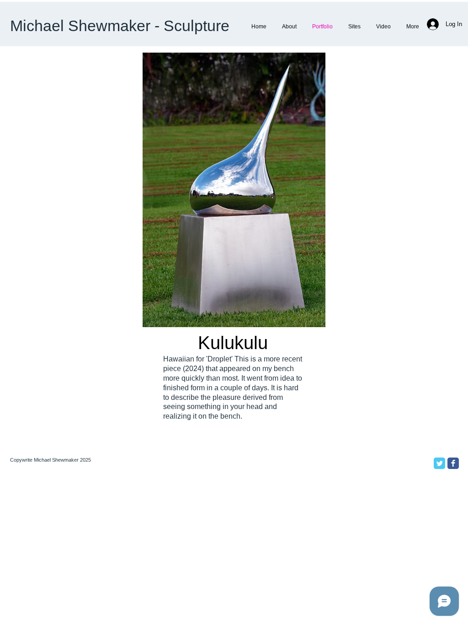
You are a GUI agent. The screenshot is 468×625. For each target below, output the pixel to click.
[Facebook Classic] (453, 463)
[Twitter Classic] (439, 463)
